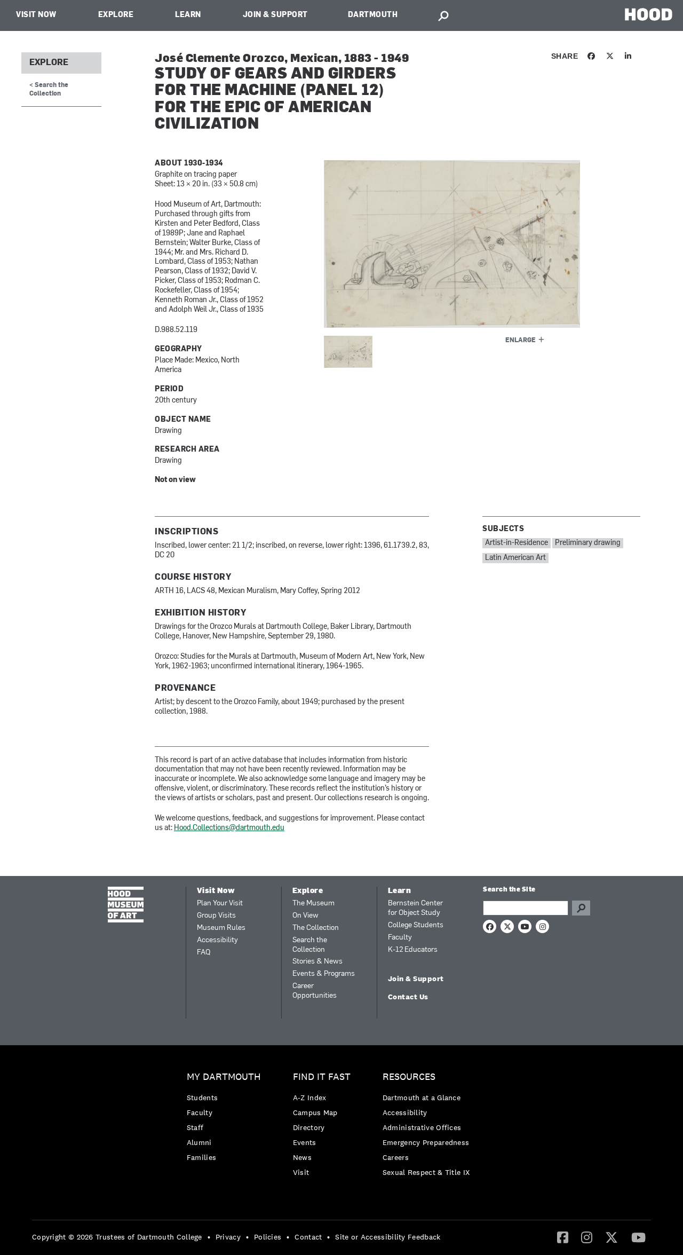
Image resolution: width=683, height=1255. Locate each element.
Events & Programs (323, 974)
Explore (116, 15)
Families (201, 1157)
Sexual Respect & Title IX (426, 1172)
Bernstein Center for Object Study (415, 908)
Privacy (228, 1237)
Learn (188, 15)
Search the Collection (309, 945)
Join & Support (275, 15)
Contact (308, 1237)
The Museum (313, 903)
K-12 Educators (413, 950)
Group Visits (216, 916)
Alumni (199, 1142)
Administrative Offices (422, 1127)
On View (305, 916)
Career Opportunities (314, 991)
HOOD (648, 14)
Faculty (400, 938)
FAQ (203, 953)
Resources (409, 1077)
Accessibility (217, 940)
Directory (309, 1127)
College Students (415, 925)
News (302, 1157)
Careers (396, 1157)
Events (304, 1142)
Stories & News (317, 962)
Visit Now (36, 15)
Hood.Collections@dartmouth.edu (229, 828)
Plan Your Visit (220, 903)
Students (202, 1097)
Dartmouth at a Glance (421, 1097)
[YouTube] (638, 1236)
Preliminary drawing (588, 543)
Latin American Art (515, 558)
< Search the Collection (48, 89)
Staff (195, 1127)
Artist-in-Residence (516, 543)
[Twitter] (611, 1236)
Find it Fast (322, 1077)
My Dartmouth (224, 1077)
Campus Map (315, 1112)
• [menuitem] (209, 1237)
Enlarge (520, 340)
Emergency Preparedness (426, 1142)
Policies (267, 1237)
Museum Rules (221, 928)
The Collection (315, 928)
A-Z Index (310, 1097)
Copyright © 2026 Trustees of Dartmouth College (117, 1237)
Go (581, 908)
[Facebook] (562, 1236)
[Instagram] (586, 1236)
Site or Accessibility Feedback (387, 1237)
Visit (301, 1172)
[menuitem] (226, 1119)
